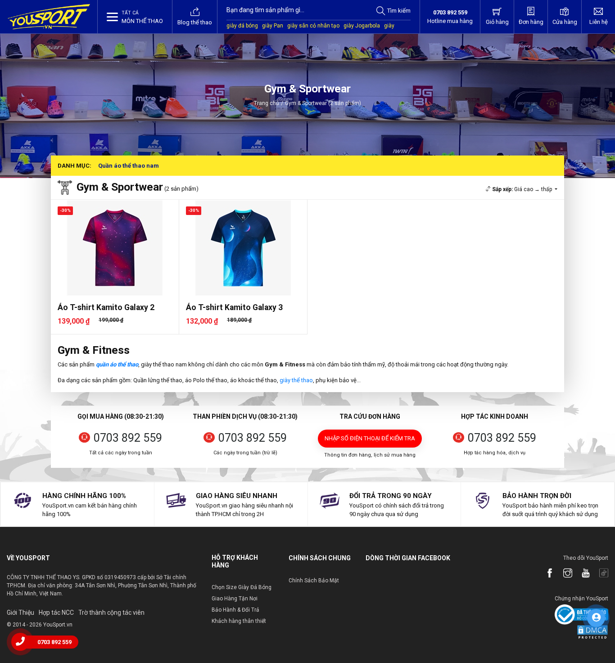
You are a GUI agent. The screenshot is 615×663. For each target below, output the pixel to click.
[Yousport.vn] (49, 16)
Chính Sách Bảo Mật (314, 580)
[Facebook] (545, 573)
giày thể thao (296, 380)
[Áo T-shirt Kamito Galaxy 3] (243, 248)
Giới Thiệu (20, 612)
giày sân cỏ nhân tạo (313, 26)
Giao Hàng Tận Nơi (235, 598)
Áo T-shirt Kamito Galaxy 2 (106, 307)
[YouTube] (581, 573)
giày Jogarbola (362, 26)
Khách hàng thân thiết (239, 621)
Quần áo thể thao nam (128, 165)
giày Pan (272, 26)
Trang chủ (266, 103)
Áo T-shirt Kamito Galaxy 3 (234, 307)
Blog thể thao (194, 22)
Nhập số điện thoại (370, 438)
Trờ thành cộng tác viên (111, 612)
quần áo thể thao (117, 364)
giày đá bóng (242, 26)
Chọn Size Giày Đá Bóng (241, 587)
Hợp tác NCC (56, 612)
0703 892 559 (128, 437)
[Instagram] (563, 573)
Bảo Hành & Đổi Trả (235, 610)
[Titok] (599, 573)
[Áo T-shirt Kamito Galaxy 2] (115, 248)
